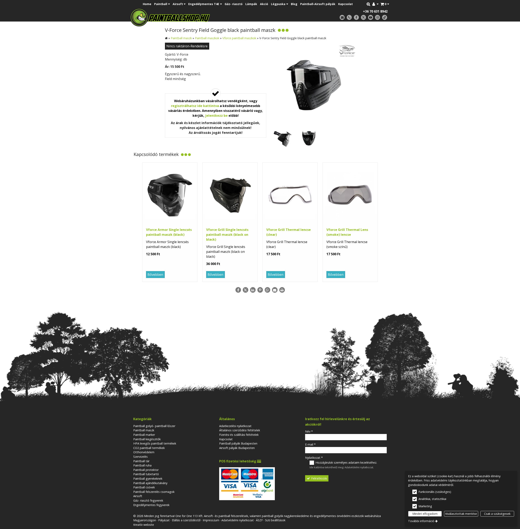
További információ (421, 521)
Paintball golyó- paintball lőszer (154, 426)
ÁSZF (259, 520)
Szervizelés (140, 457)
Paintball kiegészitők (147, 439)
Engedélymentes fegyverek (151, 505)
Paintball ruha (142, 465)
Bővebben (155, 274)
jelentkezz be (216, 115)
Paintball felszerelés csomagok (153, 492)
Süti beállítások (275, 520)
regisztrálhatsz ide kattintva (195, 106)
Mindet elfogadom (425, 514)
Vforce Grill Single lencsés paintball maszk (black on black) (227, 234)
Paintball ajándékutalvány (150, 483)
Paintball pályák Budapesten (238, 443)
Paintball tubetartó (146, 474)
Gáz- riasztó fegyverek (148, 500)
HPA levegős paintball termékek (154, 443)
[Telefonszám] (349, 18)
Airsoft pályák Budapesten (237, 448)
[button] (384, 4)
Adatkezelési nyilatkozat (235, 426)
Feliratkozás (318, 478)
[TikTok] (385, 18)
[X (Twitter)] (363, 18)
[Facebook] (356, 18)
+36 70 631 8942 (375, 11)
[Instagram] (377, 18)
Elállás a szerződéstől (186, 520)
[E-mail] (342, 18)
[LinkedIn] (252, 290)
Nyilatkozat (314, 458)
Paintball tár (141, 461)
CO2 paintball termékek (149, 448)
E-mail (310, 444)
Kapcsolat (226, 439)
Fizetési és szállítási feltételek (239, 435)
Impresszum (211, 520)
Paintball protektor (146, 470)
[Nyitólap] (198, 17)
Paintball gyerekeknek (147, 478)
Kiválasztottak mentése (461, 514)
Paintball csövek (144, 487)
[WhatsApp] (267, 290)
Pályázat (164, 520)
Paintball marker (144, 435)
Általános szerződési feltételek (239, 430)
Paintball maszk (143, 430)
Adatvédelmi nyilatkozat (358, 467)
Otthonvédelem (143, 452)
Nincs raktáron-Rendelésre (187, 46)
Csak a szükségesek (497, 514)
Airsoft (137, 496)
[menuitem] (384, 4)
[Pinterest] (260, 290)
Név (309, 431)
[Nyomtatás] (282, 290)
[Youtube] (371, 18)
